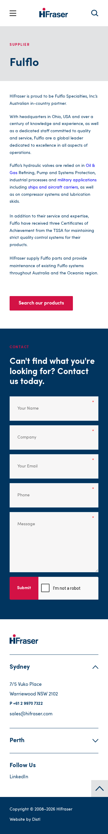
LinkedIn (19, 777)
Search (94, 13)
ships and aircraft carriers (53, 187)
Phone (21, 491)
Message (22, 520)
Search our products (41, 303)
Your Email (24, 462)
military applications (77, 180)
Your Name (24, 404)
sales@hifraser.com (31, 714)
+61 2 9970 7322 (28, 704)
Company (23, 433)
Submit (24, 588)
